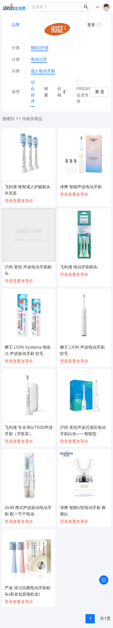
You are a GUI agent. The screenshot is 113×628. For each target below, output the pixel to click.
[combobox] (55, 7)
